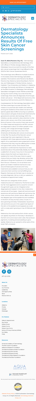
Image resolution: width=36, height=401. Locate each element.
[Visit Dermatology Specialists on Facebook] (6, 10)
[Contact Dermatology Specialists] (3, 10)
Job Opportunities (7, 291)
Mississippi (5, 311)
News (3, 293)
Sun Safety (5, 332)
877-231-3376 (6, 276)
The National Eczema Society (10, 351)
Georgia (4, 309)
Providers (4, 286)
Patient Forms (6, 326)
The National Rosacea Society (10, 353)
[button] (32, 18)
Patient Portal (6, 324)
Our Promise (5, 288)
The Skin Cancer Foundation (9, 345)
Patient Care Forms (7, 328)
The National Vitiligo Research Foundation (13, 355)
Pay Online (5, 322)
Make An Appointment (8, 320)
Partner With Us (6, 295)
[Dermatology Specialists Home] (14, 18)
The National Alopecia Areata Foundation (13, 349)
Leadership (5, 290)
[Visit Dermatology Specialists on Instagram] (9, 10)
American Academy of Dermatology (12, 343)
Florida (4, 307)
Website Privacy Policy (8, 393)
